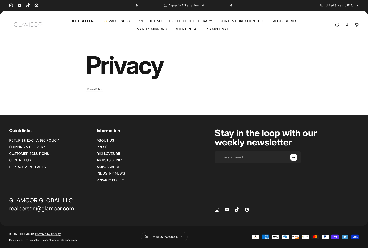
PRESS (102, 147)
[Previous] (137, 5)
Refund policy (16, 240)
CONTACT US (20, 160)
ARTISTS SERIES (110, 160)
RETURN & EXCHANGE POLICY (34, 140)
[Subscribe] (293, 157)
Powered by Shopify (48, 234)
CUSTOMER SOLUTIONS (29, 154)
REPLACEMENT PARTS (27, 167)
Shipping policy (69, 240)
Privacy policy (33, 240)
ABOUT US (105, 140)
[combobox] (339, 5)
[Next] (231, 5)
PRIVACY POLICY (110, 180)
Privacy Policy (94, 89)
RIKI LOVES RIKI (109, 154)
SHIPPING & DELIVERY (27, 147)
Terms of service (50, 240)
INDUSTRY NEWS (111, 173)
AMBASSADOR (109, 167)
